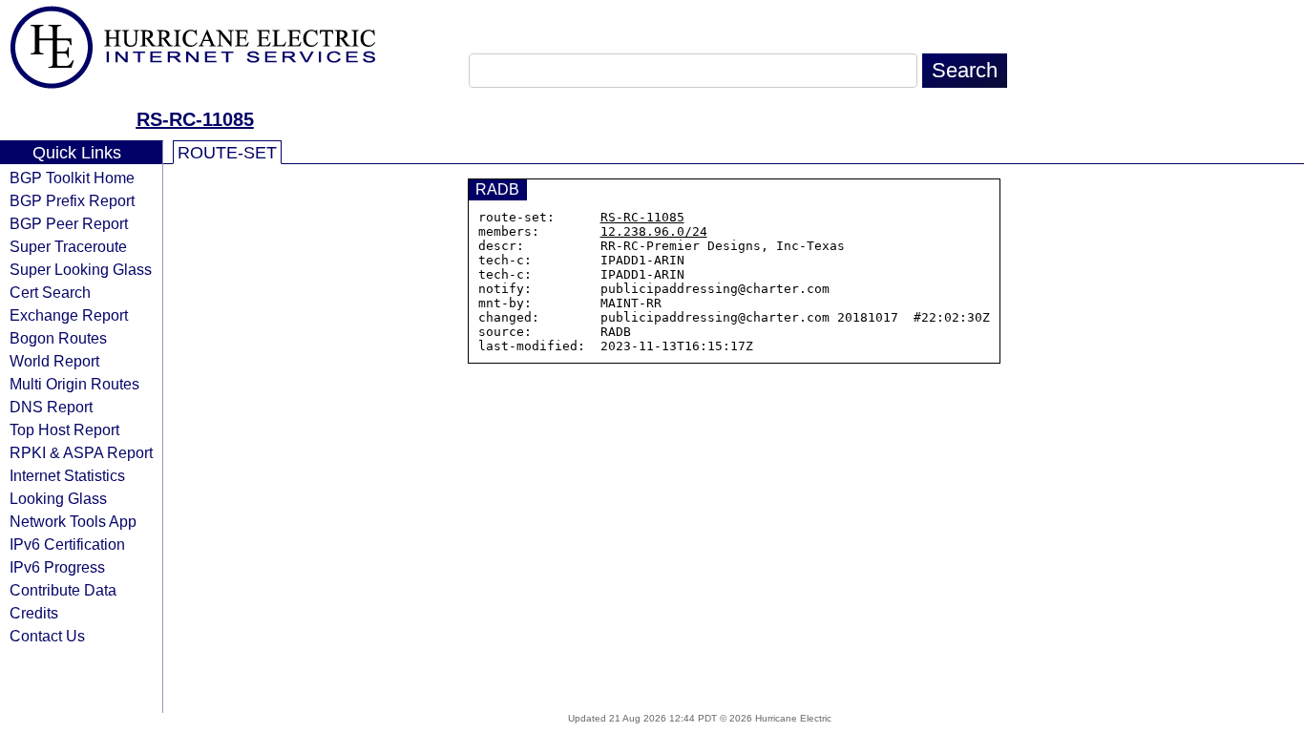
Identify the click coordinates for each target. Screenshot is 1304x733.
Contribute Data (63, 589)
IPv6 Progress (57, 567)
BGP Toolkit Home (72, 177)
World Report (54, 360)
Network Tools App (73, 521)
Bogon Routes (58, 337)
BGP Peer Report (69, 223)
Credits (34, 612)
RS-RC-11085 (195, 119)
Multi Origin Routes (74, 383)
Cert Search (50, 292)
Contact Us (47, 635)
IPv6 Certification (67, 544)
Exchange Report (69, 315)
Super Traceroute (68, 246)
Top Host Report (64, 429)
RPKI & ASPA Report (81, 452)
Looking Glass (58, 498)
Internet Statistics (67, 475)
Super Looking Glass (81, 269)
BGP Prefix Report (72, 200)
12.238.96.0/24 (653, 231)
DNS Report (51, 406)
